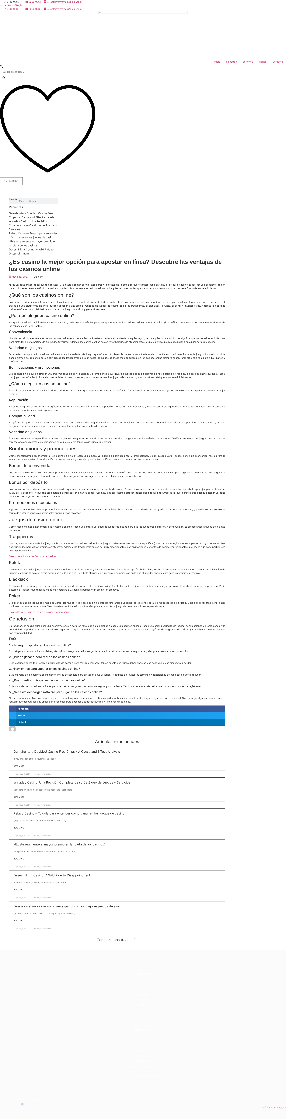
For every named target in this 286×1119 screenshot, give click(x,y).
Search (13, 199)
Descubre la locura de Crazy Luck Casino (32, 556)
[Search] (4, 78)
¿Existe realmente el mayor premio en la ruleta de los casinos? (60, 844)
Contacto (277, 61)
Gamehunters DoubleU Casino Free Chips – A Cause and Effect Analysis (67, 751)
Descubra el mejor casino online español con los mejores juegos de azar (67, 906)
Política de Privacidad (274, 1107)
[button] (117, 708)
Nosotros (231, 61)
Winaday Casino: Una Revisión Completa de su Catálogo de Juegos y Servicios (33, 225)
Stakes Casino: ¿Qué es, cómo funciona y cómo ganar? (40, 611)
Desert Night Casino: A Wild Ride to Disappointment (52, 875)
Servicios (248, 61)
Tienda (262, 61)
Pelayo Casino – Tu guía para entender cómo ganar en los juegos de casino (69, 813)
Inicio (217, 61)
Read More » (19, 766)
